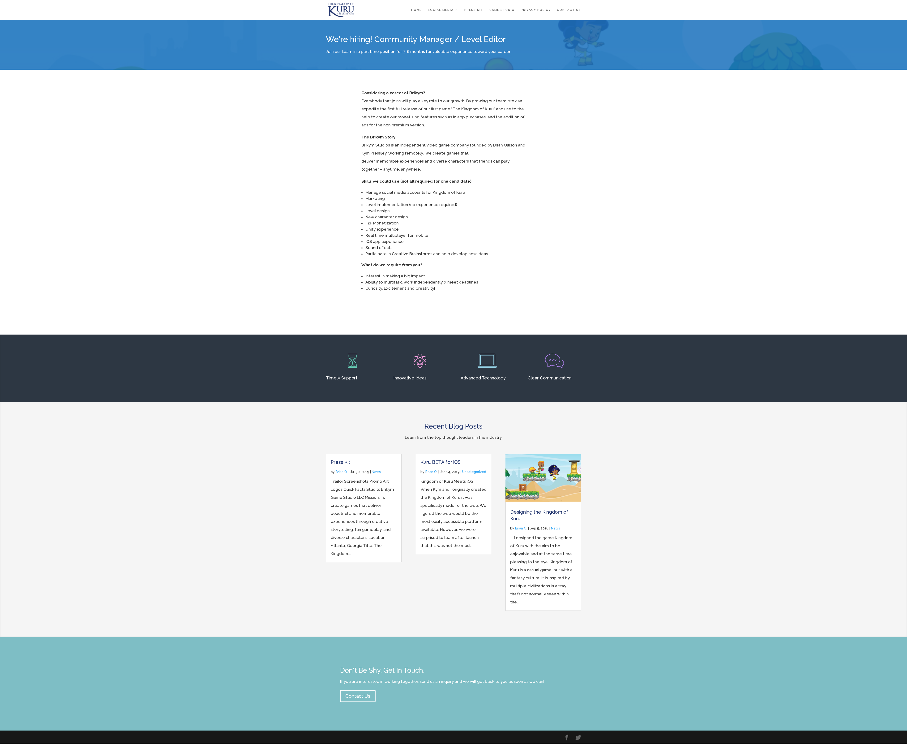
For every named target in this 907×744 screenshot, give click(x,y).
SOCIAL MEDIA (441, 10)
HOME (416, 10)
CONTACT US (569, 10)
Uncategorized (474, 472)
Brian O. (342, 472)
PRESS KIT (473, 10)
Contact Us (357, 696)
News (376, 472)
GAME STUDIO (502, 10)
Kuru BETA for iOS (440, 462)
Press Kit (340, 462)
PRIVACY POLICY (536, 10)
